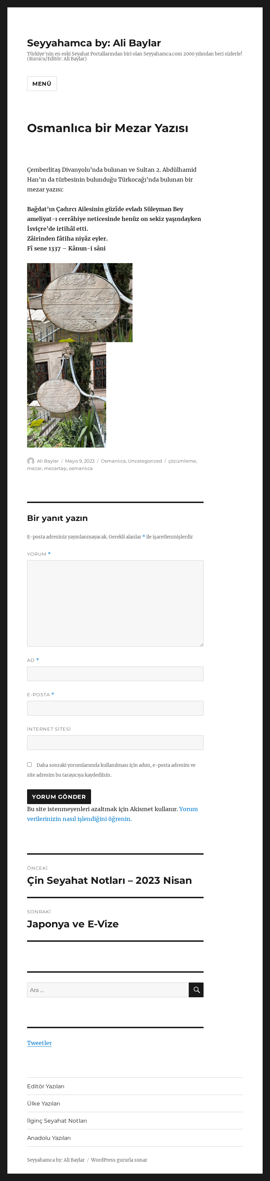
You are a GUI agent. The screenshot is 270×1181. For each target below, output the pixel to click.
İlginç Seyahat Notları (57, 1120)
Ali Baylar (48, 461)
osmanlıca (81, 468)
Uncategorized (145, 461)
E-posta (40, 695)
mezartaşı (55, 468)
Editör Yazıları (45, 1086)
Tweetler (39, 1042)
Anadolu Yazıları (49, 1138)
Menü (42, 83)
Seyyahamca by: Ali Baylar (94, 43)
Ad (33, 660)
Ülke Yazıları (43, 1103)
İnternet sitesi (49, 729)
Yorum (39, 554)
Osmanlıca (113, 461)
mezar (34, 468)
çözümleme (182, 461)
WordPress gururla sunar (119, 1160)
